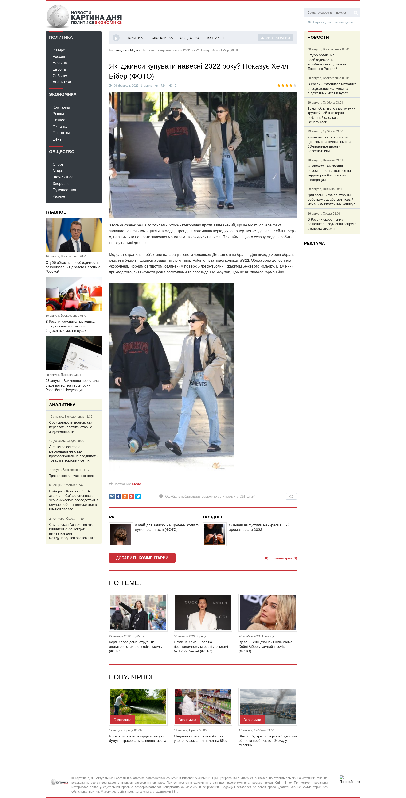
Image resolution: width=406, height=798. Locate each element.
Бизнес (59, 120)
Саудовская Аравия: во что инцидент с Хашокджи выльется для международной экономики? (72, 531)
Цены (57, 139)
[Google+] (131, 496)
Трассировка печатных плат (71, 475)
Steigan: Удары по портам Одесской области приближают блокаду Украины (268, 740)
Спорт (58, 164)
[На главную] (84, 16)
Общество (189, 37)
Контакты (215, 37)
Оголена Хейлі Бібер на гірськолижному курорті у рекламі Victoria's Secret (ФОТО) (201, 646)
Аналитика (62, 81)
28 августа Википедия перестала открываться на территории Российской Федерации (72, 385)
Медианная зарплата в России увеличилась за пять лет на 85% (200, 738)
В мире (59, 50)
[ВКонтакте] (112, 496)
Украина (60, 62)
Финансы (61, 126)
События (60, 75)
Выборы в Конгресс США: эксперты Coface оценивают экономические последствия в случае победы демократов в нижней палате (73, 500)
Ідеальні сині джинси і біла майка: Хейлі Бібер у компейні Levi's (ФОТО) (266, 646)
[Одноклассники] (125, 496)
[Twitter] (138, 496)
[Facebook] (118, 496)
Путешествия (64, 189)
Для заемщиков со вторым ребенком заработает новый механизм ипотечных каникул (331, 199)
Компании (61, 107)
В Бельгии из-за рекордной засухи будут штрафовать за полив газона (137, 738)
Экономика (162, 37)
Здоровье (61, 183)
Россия (59, 56)
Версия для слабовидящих (334, 21)
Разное (59, 196)
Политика (135, 37)
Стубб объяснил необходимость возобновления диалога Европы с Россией (73, 267)
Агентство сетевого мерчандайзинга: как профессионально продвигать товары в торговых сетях (73, 453)
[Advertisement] (332, 319)
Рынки (58, 113)
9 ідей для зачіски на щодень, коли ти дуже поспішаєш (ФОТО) (167, 527)
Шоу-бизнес (63, 177)
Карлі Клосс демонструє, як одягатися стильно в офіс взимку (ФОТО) (136, 646)
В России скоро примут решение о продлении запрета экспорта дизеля (332, 223)
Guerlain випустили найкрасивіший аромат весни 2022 (259, 527)
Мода (57, 170)
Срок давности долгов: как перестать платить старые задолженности (70, 427)
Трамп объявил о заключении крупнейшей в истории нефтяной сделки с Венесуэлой (331, 115)
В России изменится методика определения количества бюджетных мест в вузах (70, 326)
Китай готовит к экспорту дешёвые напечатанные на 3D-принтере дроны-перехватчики (329, 144)
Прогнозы (61, 132)
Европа (59, 69)
